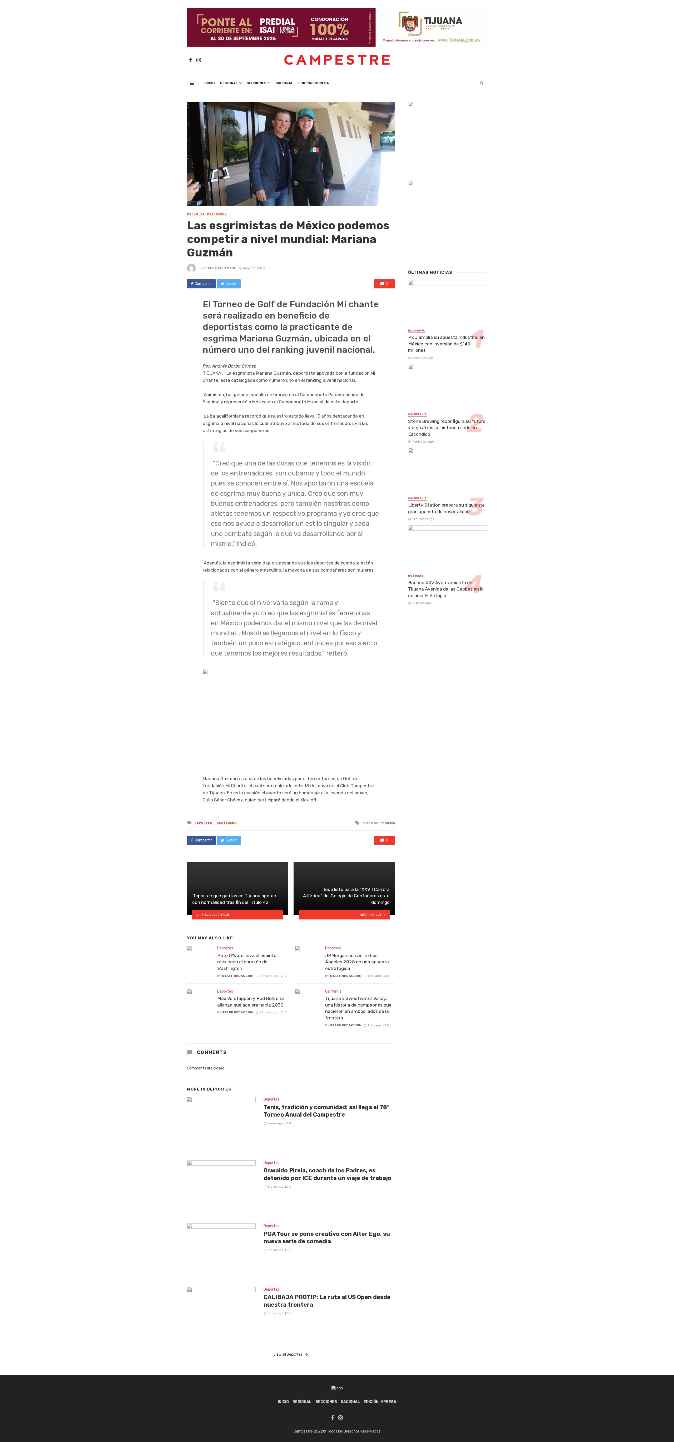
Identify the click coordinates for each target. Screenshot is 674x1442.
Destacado (217, 213)
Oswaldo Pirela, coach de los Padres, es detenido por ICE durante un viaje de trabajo (327, 1174)
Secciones (256, 83)
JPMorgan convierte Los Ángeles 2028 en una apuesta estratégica (357, 962)
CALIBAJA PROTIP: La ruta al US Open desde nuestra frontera (327, 1301)
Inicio (209, 83)
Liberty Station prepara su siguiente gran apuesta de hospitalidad (446, 508)
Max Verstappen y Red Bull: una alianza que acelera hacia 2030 (250, 1002)
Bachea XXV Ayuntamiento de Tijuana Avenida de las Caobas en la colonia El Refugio (446, 589)
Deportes (196, 213)
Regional (229, 83)
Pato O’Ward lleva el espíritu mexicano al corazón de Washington (246, 962)
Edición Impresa (313, 83)
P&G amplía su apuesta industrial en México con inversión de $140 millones (446, 344)
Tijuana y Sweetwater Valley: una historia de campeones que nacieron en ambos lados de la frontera (358, 1008)
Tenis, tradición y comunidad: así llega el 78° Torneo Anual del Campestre (327, 1111)
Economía (416, 330)
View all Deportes (288, 1354)
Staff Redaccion (238, 976)
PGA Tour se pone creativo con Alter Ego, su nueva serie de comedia (327, 1238)
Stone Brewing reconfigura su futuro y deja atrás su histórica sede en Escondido (446, 428)
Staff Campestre (219, 268)
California (333, 991)
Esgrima (389, 823)
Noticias (416, 575)
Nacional (284, 83)
